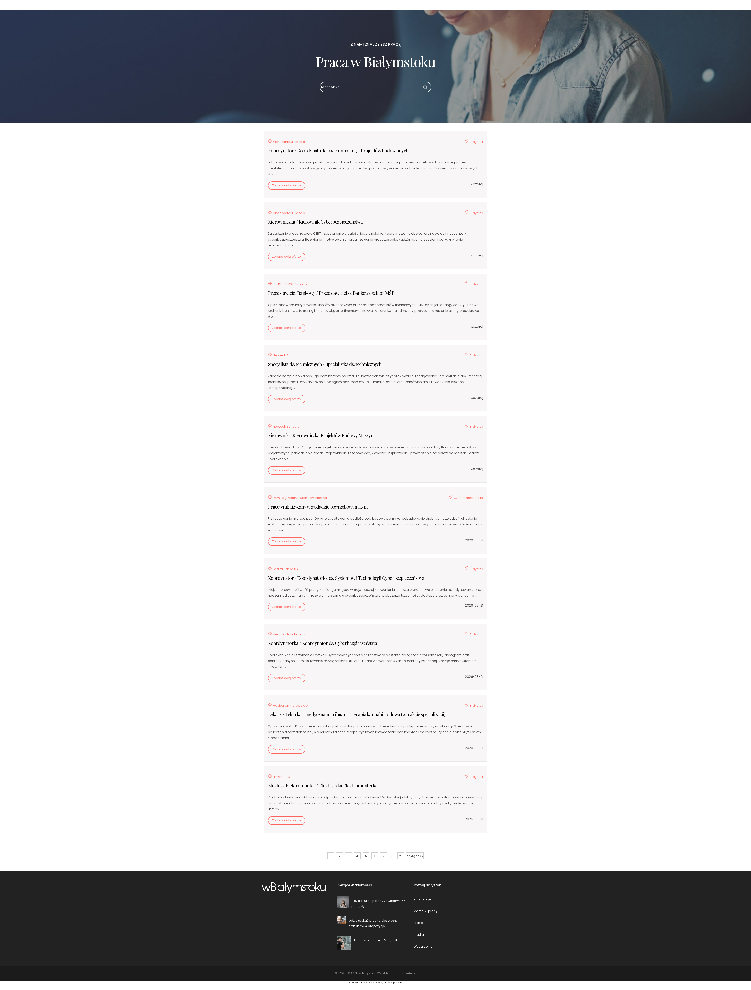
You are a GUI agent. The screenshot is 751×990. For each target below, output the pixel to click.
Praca (418, 923)
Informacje (422, 899)
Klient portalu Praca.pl (289, 142)
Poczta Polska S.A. (285, 569)
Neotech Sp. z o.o (285, 355)
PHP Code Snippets (359, 982)
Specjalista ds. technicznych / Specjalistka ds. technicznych (325, 364)
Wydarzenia (423, 946)
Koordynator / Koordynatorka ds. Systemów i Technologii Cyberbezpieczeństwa (346, 578)
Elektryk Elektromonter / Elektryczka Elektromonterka (323, 785)
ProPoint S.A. (281, 777)
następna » (414, 856)
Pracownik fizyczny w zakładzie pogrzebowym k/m (318, 507)
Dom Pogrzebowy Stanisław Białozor (299, 498)
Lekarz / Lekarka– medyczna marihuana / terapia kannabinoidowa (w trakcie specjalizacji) (356, 714)
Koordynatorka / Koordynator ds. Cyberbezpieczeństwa (322, 643)
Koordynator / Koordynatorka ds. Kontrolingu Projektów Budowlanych (338, 150)
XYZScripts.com (393, 982)
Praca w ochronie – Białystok (376, 940)
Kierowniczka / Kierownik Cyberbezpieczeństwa (315, 222)
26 (401, 856)
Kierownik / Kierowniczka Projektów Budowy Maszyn (320, 435)
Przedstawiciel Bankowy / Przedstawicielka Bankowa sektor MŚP (331, 293)
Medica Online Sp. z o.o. (290, 706)
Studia (419, 934)
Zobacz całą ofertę (286, 185)
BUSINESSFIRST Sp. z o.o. (289, 284)
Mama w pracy (426, 911)
